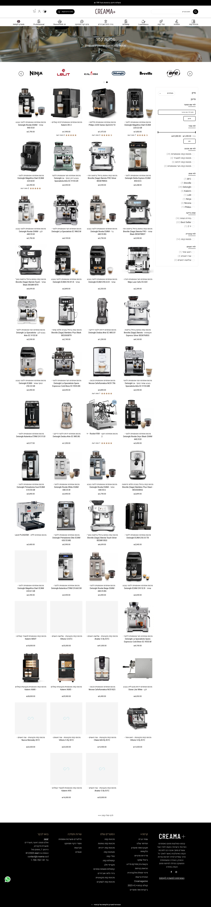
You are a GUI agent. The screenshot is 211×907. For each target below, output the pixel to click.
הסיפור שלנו (142, 843)
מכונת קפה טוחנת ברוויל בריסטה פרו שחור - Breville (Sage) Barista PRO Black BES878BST (137, 231)
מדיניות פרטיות (141, 855)
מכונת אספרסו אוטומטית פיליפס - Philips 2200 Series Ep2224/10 (102, 123)
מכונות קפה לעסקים (106, 882)
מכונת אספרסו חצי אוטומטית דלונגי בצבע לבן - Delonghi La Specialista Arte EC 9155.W (30, 332)
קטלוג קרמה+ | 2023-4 (138, 885)
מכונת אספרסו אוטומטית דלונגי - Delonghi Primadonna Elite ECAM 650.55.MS (66, 538)
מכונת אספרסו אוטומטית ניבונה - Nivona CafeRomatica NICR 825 (102, 688)
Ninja (187, 199)
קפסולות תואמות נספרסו (104, 869)
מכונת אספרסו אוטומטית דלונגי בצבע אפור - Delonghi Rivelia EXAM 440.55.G (102, 487)
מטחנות (177, 24)
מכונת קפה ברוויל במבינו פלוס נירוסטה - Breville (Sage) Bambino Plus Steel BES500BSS (137, 487)
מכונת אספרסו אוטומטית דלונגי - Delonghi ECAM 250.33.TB (137, 536)
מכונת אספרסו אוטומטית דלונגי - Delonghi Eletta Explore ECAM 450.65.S (137, 178)
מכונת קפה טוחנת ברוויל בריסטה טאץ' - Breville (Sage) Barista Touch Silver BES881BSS (102, 538)
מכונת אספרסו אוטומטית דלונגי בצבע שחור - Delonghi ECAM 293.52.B (138, 587)
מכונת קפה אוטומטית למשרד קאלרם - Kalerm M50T (30, 637)
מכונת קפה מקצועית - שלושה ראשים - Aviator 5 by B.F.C (102, 637)
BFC (187, 179)
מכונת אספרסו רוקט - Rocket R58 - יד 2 (102, 435)
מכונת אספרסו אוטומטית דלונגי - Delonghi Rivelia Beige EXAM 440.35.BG (102, 588)
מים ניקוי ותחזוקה (82, 24)
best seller (183, 222)
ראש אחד (185, 252)
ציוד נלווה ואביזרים (105, 24)
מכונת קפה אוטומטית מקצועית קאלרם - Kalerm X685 (66, 688)
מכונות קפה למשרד (180, 158)
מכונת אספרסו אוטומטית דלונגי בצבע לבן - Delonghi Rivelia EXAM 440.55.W (31, 231)
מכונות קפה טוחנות (106, 843)
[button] (105, 904)
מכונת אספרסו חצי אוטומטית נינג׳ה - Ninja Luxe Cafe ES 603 (137, 281)
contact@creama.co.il (38, 856)
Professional (38, 24)
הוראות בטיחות (141, 868)
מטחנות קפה (109, 852)
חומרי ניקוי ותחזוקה (73, 843)
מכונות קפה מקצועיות (105, 877)
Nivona (186, 203)
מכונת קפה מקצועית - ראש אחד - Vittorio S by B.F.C (137, 739)
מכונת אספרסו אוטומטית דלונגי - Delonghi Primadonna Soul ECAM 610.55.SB (31, 487)
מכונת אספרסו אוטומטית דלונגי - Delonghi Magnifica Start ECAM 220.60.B (30, 178)
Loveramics (143, 24)
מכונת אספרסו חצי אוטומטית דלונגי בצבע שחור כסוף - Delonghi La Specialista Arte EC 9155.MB (137, 383)
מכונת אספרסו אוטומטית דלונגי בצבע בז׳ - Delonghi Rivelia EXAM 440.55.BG (102, 231)
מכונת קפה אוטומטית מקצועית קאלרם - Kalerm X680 (30, 688)
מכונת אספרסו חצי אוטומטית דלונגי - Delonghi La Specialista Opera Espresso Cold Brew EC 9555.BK (66, 383)
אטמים (78, 852)
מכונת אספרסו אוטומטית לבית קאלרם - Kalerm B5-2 (66, 123)
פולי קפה (161, 24)
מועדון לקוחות (18, 24)
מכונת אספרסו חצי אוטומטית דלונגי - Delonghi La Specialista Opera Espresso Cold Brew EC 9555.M (138, 639)
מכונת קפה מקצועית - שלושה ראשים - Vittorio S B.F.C (66, 637)
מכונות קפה (193, 24)
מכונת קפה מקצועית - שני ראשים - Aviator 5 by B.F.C (102, 789)
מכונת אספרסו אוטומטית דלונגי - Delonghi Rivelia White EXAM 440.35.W (66, 487)
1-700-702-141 (38, 860)
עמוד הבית (143, 839)
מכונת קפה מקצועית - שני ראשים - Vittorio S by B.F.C (66, 739)
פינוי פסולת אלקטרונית (137, 872)
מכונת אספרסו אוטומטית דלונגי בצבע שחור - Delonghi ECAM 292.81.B (66, 281)
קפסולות (125, 24)
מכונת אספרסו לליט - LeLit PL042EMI (30, 535)
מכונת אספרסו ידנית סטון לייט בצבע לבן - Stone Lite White (137, 688)
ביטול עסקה (142, 860)
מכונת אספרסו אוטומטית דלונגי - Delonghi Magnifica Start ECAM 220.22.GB (137, 125)
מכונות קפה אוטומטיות (179, 154)
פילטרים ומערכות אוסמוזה (70, 839)
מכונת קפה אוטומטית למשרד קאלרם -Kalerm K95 (66, 789)
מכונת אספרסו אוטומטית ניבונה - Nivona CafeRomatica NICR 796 (102, 382)
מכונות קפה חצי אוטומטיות (177, 166)
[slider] (196, 132)
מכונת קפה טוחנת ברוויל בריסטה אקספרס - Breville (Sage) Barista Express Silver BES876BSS (138, 332)
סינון (189, 118)
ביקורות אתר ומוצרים (139, 889)
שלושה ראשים (182, 260)
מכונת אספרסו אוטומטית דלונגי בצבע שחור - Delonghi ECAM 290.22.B (102, 281)
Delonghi (184, 187)
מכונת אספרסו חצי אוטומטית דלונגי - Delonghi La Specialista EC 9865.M (66, 230)
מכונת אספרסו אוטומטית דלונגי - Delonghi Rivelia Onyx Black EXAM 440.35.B (137, 436)
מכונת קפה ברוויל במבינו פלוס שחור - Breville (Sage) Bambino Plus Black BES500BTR (66, 332)
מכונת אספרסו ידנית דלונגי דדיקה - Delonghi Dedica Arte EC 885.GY (102, 331)
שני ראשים (184, 256)
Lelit (187, 195)
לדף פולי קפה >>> (105, 815)
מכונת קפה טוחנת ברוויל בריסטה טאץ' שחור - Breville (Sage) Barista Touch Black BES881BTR (31, 282)
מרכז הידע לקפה (67, 11)
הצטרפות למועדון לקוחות (171, 878)
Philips (186, 207)
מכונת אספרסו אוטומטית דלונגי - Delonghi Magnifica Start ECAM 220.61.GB (30, 588)
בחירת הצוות (183, 218)
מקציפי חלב (109, 864)
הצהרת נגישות (142, 877)
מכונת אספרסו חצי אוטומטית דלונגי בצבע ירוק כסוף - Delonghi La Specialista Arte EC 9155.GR (66, 178)
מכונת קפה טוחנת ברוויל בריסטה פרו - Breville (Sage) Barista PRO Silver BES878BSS (102, 178)
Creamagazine (141, 881)
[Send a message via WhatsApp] (7, 879)
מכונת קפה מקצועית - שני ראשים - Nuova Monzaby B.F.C (30, 739)
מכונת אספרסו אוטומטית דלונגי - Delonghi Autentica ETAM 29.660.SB (66, 587)
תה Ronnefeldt (59, 24)
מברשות (78, 847)
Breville (186, 183)
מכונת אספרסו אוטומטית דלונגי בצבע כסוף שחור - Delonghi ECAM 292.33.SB (31, 383)
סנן (189, 141)
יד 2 (187, 226)
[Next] (21, 73)
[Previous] (189, 73)
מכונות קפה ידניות (181, 162)
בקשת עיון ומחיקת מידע (137, 864)
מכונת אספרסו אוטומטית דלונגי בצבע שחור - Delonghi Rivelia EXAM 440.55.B (31, 125)
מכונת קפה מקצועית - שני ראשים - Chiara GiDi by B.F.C (102, 739)
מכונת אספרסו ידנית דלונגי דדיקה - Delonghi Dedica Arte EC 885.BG (66, 435)
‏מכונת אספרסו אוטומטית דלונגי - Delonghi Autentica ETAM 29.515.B (30, 435)
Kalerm (186, 191)
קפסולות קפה (109, 860)
